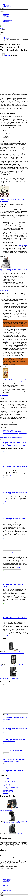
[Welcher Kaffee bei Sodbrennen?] (15, 544)
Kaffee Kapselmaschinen (9, 781)
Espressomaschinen (7, 15)
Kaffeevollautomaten (7, 20)
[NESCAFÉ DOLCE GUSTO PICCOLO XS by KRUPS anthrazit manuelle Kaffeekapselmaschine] (12, 821)
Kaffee (5, 437)
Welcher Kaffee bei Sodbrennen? (13, 553)
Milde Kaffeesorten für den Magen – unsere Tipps (15, 433)
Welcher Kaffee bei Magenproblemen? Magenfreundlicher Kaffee (14, 760)
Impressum (5, 870)
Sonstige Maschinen (7, 6)
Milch (17, 437)
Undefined (5, 793)
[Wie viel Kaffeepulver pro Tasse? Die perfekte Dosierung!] (15, 509)
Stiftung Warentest (7, 341)
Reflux (19, 171)
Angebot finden (4, 201)
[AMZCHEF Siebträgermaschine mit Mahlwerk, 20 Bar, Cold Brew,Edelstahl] (5, 268)
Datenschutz (5, 872)
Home (4, 4)
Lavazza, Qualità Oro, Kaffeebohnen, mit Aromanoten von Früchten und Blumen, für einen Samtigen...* (13, 380)
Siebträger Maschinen (7, 21)
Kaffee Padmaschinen (8, 783)
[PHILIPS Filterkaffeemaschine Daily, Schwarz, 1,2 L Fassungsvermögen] (13, 664)
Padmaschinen (6, 17)
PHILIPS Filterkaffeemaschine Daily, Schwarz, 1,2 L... (12, 665)
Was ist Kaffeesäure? (8, 430)
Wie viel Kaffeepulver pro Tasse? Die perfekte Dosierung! (14, 519)
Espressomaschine (12, 247)
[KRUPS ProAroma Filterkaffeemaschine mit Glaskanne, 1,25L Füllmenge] (13, 651)
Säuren (20, 437)
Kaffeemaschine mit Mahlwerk (10, 787)
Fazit (4, 434)
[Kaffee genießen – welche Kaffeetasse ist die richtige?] (15, 457)
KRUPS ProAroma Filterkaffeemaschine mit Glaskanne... (12, 652)
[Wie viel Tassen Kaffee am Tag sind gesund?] (15, 576)
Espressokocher (6, 14)
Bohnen (2, 437)
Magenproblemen (11, 437)
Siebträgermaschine (22, 245)
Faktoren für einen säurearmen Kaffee (12, 431)
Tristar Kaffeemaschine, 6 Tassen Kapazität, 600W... (11, 677)
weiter (10, 475)
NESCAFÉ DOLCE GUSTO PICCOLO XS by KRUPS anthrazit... (13, 822)
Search (2, 11)
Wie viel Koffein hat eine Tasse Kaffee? (15, 618)
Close (1, 875)
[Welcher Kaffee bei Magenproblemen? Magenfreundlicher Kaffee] (15, 754)
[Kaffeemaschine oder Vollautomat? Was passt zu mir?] (15, 483)
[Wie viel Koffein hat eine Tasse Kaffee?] (15, 609)
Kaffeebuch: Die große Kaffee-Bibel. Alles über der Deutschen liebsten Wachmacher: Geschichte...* (13, 198)
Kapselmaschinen (6, 16)
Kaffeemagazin (6, 5)
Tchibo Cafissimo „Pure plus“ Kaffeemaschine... (13, 809)
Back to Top (2, 874)
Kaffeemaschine (4, 156)
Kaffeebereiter (6, 19)
